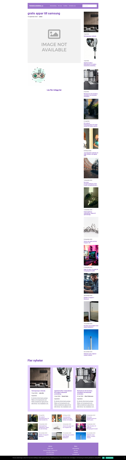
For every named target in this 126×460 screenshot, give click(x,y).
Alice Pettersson (89, 396)
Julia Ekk (41, 393)
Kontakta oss (72, 5)
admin (40, 16)
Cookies (65, 5)
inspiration (34, 395)
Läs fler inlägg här (54, 90)
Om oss (60, 5)
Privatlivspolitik (109, 457)
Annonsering (53, 5)
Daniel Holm (65, 396)
